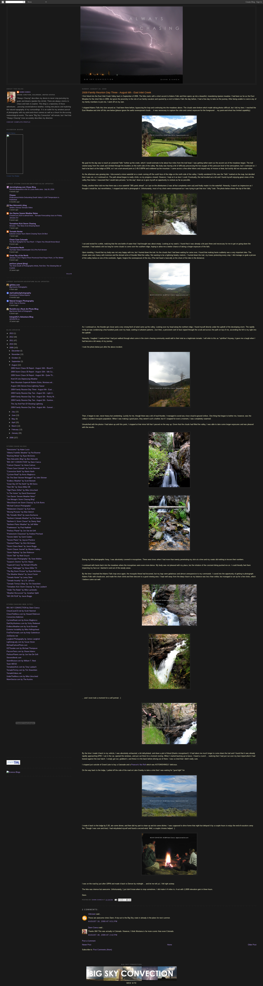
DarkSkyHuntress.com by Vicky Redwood (23, 623)
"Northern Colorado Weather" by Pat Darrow (24, 518)
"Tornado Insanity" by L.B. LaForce (20, 581)
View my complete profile (18, 122)
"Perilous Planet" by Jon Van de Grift (21, 531)
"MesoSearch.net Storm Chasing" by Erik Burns (26, 503)
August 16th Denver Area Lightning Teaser (27, 386)
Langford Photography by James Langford (23, 639)
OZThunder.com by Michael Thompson (22, 648)
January (15, 433)
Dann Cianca (93, 928)
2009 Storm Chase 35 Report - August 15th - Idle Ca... (32, 372)
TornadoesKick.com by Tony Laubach (21, 667)
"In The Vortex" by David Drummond (21, 493)
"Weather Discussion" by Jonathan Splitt (23, 593)
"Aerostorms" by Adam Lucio (18, 450)
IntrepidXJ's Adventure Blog (21, 317)
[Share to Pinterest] (129, 900)
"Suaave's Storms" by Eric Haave (20, 562)
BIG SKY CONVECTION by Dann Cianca (23, 608)
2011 (11, 340)
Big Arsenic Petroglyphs (18, 287)
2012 (11, 337)
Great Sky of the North (18, 255)
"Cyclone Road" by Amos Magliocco (21, 474)
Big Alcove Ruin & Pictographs (20, 311)
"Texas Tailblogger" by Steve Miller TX (22, 568)
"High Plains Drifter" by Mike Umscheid (22, 490)
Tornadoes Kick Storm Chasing (22, 224)
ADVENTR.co (14, 319)
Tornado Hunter (16, 232)
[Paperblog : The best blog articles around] (13, 764)
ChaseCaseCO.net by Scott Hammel (21, 611)
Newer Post (86, 945)
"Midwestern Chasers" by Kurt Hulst (21, 509)
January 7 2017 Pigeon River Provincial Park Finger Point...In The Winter (36, 258)
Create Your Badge (13, 176)
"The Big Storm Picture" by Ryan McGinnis (24, 571)
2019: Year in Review (17, 303)
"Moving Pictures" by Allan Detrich (20, 512)
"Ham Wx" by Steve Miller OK (18, 487)
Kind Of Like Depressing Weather (24, 379)
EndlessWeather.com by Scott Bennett (22, 626)
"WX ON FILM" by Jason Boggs (19, 596)
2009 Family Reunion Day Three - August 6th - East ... (32, 390)
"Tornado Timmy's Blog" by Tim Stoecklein (24, 584)
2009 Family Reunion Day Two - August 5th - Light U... (32, 393)
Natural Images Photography (21, 301)
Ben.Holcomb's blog (18, 205)
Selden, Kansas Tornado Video (21, 208)
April (14, 422)
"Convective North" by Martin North (20, 471)
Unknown (91, 914)
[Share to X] (124, 900)
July (13, 412)
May (14, 419)
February (15, 430)
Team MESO (12, 664)
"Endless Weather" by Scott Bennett (21, 481)
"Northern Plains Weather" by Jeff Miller (22, 524)
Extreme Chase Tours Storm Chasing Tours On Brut (28, 234)
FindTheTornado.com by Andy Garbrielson (23, 633)
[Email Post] (115, 900)
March (14, 426)
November (16, 354)
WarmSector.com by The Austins (20, 679)
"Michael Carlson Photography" (19, 506)
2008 (11, 438)
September (16, 361)
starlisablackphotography (20, 293)
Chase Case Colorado (18, 240)
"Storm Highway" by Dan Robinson (20, 552)
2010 (11, 344)
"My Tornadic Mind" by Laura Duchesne (22, 515)
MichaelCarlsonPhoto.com (17, 645)
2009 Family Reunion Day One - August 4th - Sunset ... (33, 407)
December (16, 351)
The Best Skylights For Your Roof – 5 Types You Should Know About (34, 242)
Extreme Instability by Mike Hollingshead (23, 629)
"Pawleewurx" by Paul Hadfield (19, 528)
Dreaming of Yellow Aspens (19, 295)
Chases (12, 195)
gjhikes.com (14, 285)
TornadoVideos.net (14, 673)
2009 (11, 348)
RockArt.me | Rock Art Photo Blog (23, 309)
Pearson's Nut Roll (138, 765)
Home (169, 945)
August (15, 365)
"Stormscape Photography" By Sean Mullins (24, 559)
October (15, 358)
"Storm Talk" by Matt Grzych (18, 556)
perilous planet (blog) (18, 264)
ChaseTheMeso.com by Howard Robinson (23, 614)
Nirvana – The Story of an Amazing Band (24, 226)
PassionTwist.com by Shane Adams (21, 651)
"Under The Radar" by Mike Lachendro (22, 590)
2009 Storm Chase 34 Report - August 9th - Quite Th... (32, 375)
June (14, 415)
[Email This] (119, 900)
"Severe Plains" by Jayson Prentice (21, 540)
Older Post (252, 945)
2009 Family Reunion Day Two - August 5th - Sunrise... (33, 400)
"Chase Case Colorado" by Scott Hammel (23, 468)
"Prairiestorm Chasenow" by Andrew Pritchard (25, 534)
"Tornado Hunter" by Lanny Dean (19, 577)
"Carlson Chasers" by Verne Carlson (21, 465)
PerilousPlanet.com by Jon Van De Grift (22, 654)
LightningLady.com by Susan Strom (21, 642)
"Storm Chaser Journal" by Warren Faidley (23, 549)
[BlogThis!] (122, 900)
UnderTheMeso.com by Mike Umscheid (22, 676)
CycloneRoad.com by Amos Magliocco (22, 620)
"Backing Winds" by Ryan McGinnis (21, 456)
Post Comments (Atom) (102, 950)
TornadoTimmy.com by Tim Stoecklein (22, 670)
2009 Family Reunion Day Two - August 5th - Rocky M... (33, 397)
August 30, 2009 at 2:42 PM (102, 935)
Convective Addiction (15, 617)
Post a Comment (88, 941)
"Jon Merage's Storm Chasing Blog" (21, 499)
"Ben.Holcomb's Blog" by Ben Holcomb (22, 459)
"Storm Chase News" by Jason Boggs (22, 546)
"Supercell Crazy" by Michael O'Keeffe (22, 565)
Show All (69, 273)
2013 (11, 333)
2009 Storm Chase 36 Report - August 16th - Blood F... (32, 368)
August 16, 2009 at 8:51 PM (102, 921)
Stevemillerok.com (14, 658)
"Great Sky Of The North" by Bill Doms (22, 484)
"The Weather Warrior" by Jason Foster (22, 574)
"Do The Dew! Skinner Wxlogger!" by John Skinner (27, 478)
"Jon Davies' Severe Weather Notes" (21, 496)
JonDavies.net (12, 636)
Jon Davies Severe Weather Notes (23, 213)
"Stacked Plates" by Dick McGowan (21, 543)
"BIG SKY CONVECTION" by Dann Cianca (24, 462)
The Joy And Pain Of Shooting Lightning (27, 404)
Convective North (16, 248)
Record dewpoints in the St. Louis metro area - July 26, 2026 (31, 189)
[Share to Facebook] (127, 900)
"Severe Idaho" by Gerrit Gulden (19, 537)
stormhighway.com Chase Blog (22, 187)
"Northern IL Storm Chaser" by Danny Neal (23, 521)
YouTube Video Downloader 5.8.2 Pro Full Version (28, 250)
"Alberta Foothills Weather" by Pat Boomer (23, 453)
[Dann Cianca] (15, 173)
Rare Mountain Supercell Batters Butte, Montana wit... (32, 382)
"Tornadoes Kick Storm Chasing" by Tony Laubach (27, 587)
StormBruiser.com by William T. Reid (21, 661)
